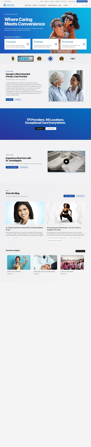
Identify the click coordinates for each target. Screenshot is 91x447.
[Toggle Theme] (86, 5)
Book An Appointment (82, 1)
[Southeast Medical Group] (8, 5)
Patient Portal (71, 1)
